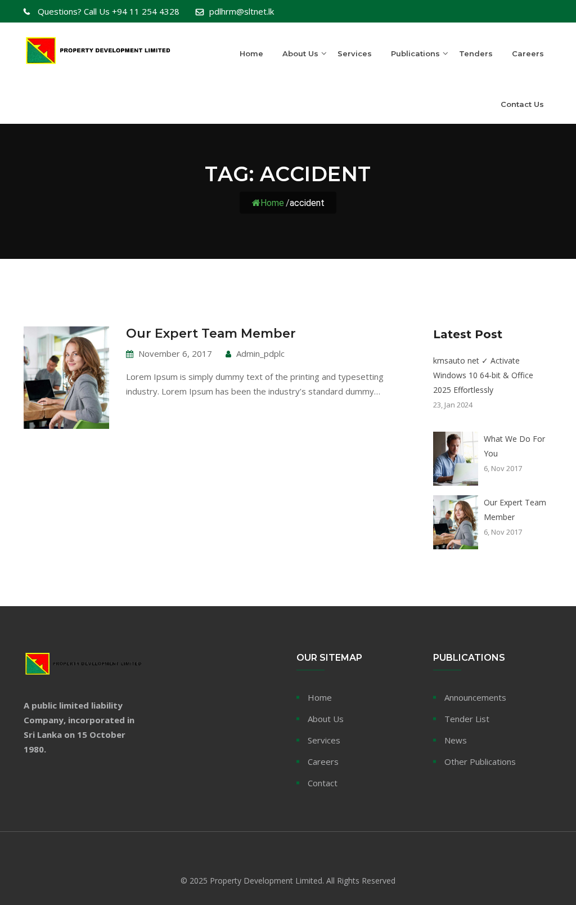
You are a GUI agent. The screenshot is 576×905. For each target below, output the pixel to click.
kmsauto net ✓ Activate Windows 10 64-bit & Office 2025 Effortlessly (483, 375)
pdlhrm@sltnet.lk (241, 11)
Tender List (466, 718)
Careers (528, 53)
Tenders (476, 53)
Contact (323, 782)
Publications (415, 53)
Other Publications (480, 761)
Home (251, 53)
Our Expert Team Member (211, 333)
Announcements (475, 697)
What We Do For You (514, 446)
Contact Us (522, 104)
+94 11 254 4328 (108, 11)
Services (355, 53)
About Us (300, 53)
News (455, 740)
